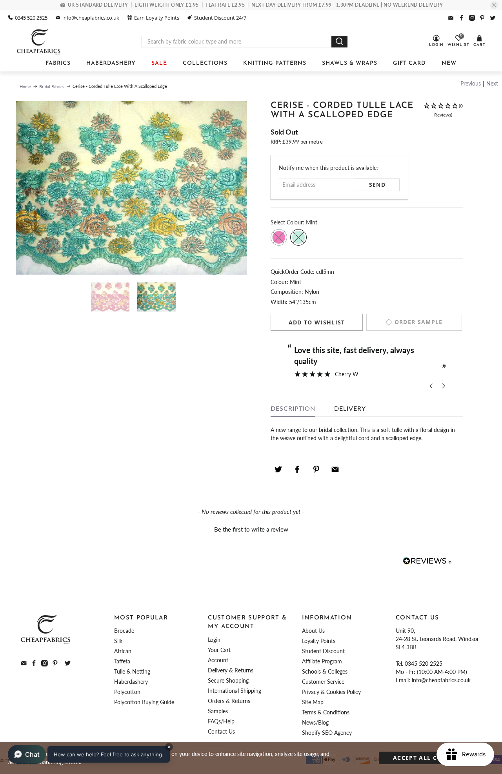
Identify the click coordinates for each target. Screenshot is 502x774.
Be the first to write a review (251, 529)
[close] (494, 5)
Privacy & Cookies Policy (331, 691)
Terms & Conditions (325, 712)
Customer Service (323, 681)
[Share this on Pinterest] (316, 469)
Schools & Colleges (324, 671)
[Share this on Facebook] (297, 469)
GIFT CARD (409, 63)
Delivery (350, 408)
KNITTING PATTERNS (274, 63)
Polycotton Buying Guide (144, 702)
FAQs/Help (221, 721)
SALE (159, 63)
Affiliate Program (322, 661)
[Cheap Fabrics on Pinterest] (482, 18)
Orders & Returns (229, 701)
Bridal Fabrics (51, 86)
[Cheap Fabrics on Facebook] (461, 18)
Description (293, 408)
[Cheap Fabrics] (39, 41)
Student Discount (323, 651)
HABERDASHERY (111, 63)
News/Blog (315, 722)
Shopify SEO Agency (327, 732)
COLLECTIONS (205, 63)
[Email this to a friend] (335, 469)
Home (25, 86)
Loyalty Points (318, 640)
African (122, 651)
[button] (443, 114)
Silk (118, 640)
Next (492, 83)
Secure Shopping (228, 680)
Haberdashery (131, 681)
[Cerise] (279, 237)
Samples (218, 711)
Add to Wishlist (317, 322)
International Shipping (234, 690)
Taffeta (122, 661)
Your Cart (219, 650)
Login (214, 639)
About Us (313, 630)
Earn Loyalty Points (156, 17)
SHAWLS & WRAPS (349, 63)
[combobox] (236, 41)
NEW (449, 63)
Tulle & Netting (132, 671)
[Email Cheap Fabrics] (450, 18)
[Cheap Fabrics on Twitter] (492, 18)
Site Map (313, 702)
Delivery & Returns (230, 670)
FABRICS (58, 63)
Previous (470, 83)
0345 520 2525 (31, 17)
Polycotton (127, 691)
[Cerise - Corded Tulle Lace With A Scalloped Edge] (131, 188)
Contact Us (221, 731)
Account (218, 660)
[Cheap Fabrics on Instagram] (472, 18)
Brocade (124, 630)
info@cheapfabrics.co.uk (90, 17)
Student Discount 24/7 (220, 17)
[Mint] (298, 237)
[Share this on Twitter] (278, 469)
